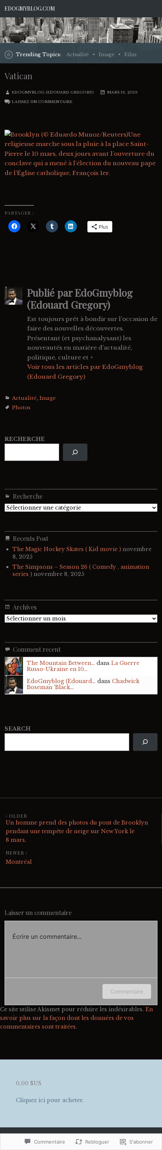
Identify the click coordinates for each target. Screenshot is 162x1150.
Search (18, 728)
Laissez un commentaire (42, 101)
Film (130, 54)
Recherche (25, 439)
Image (107, 54)
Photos (21, 407)
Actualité (77, 54)
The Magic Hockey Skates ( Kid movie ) (66, 549)
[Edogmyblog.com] (81, 30)
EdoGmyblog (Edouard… (61, 681)
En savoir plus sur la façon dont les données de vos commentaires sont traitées (76, 1018)
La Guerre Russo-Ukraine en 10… (83, 666)
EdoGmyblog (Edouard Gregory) (52, 92)
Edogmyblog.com (30, 8)
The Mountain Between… (61, 663)
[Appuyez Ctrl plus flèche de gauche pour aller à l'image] (5, 191)
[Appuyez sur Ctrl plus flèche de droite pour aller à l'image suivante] (5, 182)
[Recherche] (75, 452)
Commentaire (126, 991)
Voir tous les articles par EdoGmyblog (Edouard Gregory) (85, 371)
